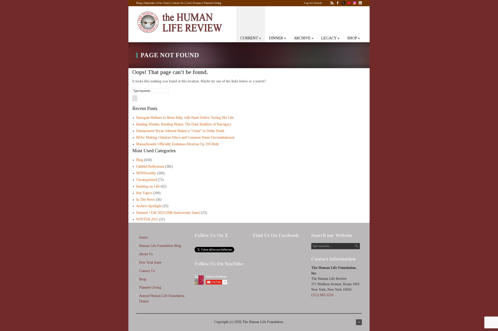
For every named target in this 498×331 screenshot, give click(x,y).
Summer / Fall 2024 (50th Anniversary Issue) (168, 213)
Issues (143, 237)
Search (318, 3)
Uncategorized (146, 180)
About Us (146, 254)
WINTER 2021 (147, 219)
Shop (142, 279)
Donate (197, 3)
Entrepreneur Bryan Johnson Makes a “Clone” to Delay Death (180, 131)
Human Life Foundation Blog (160, 246)
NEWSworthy (146, 173)
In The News (145, 200)
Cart (188, 3)
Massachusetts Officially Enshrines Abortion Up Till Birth (177, 144)
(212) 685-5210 (322, 295)
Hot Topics (144, 193)
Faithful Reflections (150, 166)
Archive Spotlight (148, 206)
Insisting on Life (148, 186)
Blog (139, 3)
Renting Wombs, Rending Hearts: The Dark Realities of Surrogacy (183, 124)
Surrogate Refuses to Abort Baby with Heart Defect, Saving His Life (185, 118)
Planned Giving (212, 3)
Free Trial (163, 3)
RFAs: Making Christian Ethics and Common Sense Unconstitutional (185, 137)
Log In (308, 3)
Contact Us (177, 3)
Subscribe (149, 3)
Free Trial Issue (150, 262)
